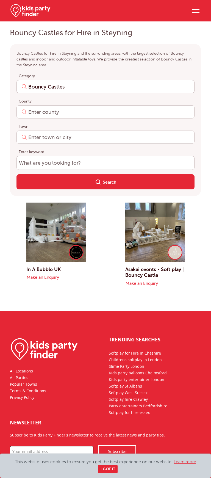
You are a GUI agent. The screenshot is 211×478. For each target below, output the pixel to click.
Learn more (185, 461)
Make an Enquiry (43, 277)
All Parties (19, 378)
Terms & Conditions (28, 391)
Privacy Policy (22, 398)
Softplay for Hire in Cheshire (135, 353)
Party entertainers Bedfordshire (138, 406)
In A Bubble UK (43, 269)
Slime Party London (126, 367)
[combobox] (105, 86)
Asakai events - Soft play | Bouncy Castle (154, 272)
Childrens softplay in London (135, 360)
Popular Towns (23, 384)
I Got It (108, 468)
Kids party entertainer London (136, 380)
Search (109, 182)
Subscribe (117, 452)
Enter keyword (31, 151)
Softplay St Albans (125, 386)
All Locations (21, 371)
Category (27, 75)
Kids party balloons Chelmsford (138, 373)
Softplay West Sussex (128, 393)
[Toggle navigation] (195, 10)
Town (23, 126)
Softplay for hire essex (129, 413)
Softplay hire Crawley (128, 400)
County (25, 101)
